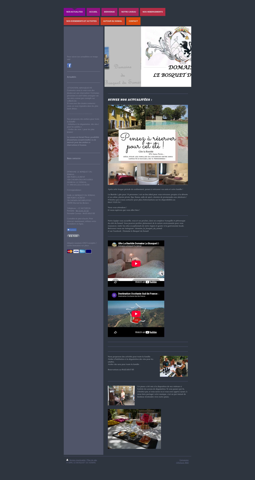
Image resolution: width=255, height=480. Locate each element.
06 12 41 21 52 (82, 211)
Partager (72, 230)
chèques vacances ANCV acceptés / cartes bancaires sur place (82, 244)
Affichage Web (182, 462)
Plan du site (92, 460)
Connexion (184, 460)
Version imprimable (77, 460)
